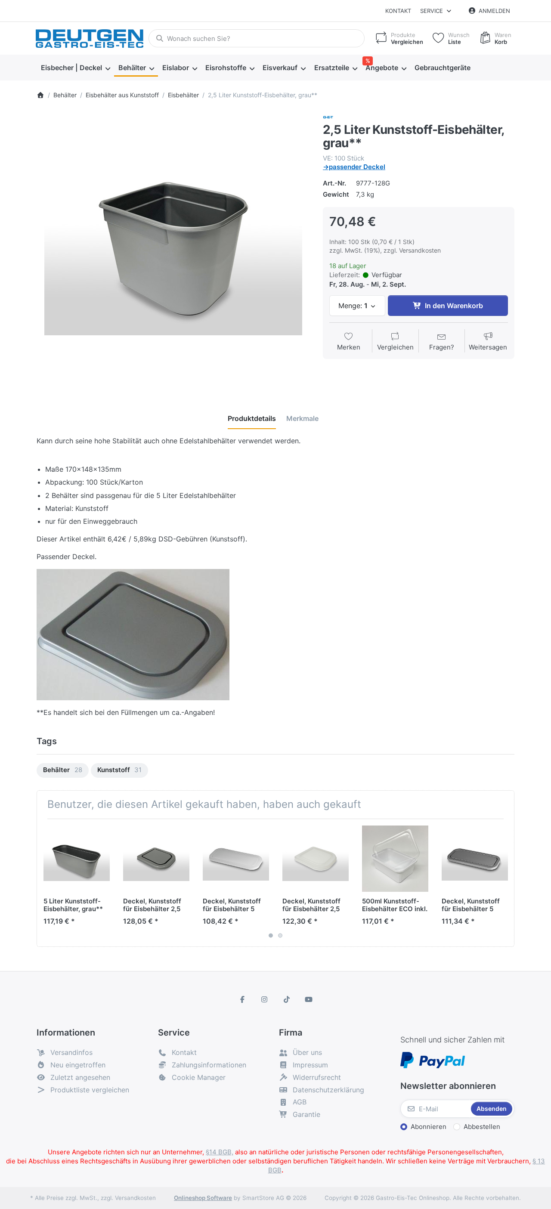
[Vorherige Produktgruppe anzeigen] (46, 882)
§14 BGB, (219, 1152)
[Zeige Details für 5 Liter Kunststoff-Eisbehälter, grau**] (76, 859)
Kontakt (398, 10)
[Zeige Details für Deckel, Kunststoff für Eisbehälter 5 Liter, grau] (475, 859)
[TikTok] (286, 999)
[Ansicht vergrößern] (173, 248)
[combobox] (257, 38)
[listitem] (173, 248)
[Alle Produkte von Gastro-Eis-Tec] (328, 117)
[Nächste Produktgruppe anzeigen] (504, 882)
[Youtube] (309, 999)
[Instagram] (264, 999)
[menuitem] (75, 68)
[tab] (252, 418)
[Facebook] (242, 999)
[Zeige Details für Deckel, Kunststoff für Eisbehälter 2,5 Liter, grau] (156, 859)
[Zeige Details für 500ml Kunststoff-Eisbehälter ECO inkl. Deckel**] (395, 859)
